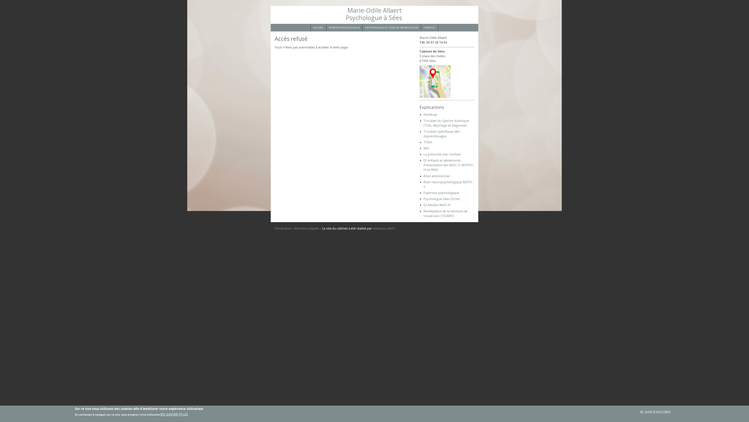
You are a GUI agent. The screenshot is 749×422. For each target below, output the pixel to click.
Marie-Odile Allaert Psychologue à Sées (374, 14)
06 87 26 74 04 (436, 42)
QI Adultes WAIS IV (437, 205)
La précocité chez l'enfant (442, 154)
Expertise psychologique (441, 193)
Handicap (430, 114)
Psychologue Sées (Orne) (441, 199)
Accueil (318, 27)
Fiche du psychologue (344, 27)
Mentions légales (306, 228)
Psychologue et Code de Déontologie (392, 27)
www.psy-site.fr (384, 228)
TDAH (427, 142)
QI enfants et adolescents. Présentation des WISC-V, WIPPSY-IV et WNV (448, 165)
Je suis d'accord (655, 412)
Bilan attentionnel (436, 176)
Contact (430, 27)
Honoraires (283, 228)
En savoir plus (174, 414)
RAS (426, 148)
